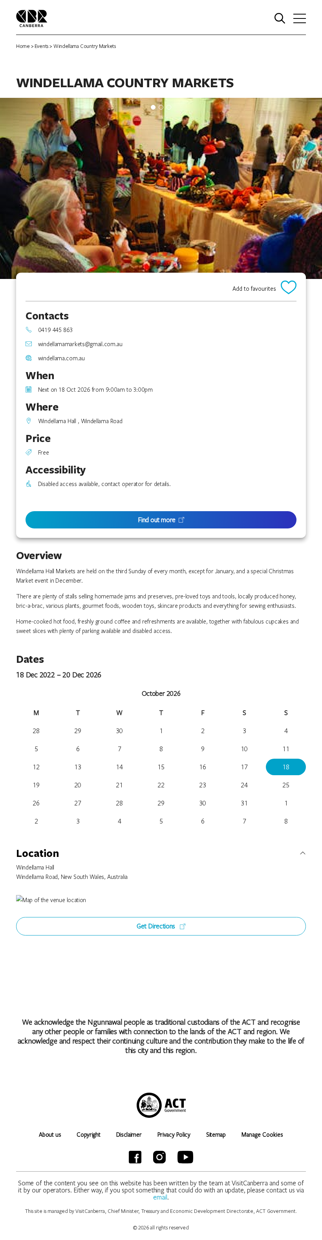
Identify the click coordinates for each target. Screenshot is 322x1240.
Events (41, 46)
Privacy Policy (173, 1134)
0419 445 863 (55, 330)
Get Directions (157, 925)
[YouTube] (185, 1157)
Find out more (157, 519)
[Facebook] (135, 1157)
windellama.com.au (61, 358)
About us (50, 1134)
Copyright (88, 1134)
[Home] (32, 18)
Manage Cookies (262, 1134)
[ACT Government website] (161, 1105)
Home (23, 46)
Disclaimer (129, 1134)
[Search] (279, 18)
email (160, 1196)
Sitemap (216, 1134)
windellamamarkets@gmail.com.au (80, 344)
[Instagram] (159, 1157)
